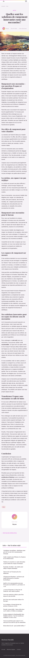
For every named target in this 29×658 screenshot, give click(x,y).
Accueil (3, 6)
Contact (19, 649)
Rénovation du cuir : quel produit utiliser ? (14, 625)
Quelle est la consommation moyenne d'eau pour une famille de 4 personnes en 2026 (14, 584)
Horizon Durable (7, 640)
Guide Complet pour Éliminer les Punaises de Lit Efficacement (14, 557)
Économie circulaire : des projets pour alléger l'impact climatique (13, 567)
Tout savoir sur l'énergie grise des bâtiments (12, 572)
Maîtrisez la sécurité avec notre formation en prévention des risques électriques (14, 562)
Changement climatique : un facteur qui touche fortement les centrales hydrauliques (13, 578)
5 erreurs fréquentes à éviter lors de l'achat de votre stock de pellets (12, 590)
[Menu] (26, 1)
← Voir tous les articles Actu (9, 533)
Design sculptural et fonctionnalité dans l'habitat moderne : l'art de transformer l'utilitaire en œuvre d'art (13, 616)
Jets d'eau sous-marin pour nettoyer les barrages (13, 600)
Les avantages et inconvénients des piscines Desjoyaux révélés (12, 605)
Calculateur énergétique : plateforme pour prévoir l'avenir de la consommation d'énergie (14, 552)
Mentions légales (11, 649)
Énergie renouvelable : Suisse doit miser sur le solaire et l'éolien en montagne (13, 610)
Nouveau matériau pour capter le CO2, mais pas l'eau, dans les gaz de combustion (14, 621)
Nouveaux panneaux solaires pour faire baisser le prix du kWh (13, 595)
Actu (7, 6)
